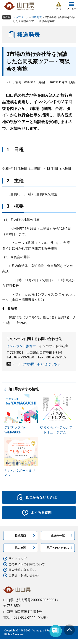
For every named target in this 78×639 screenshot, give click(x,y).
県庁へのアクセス (58, 547)
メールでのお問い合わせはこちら (36, 364)
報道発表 (36, 17)
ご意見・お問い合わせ (23, 575)
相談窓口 (20, 535)
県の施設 (20, 547)
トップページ (21, 17)
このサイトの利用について (26, 564)
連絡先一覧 (58, 535)
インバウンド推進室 (21, 346)
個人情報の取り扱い (22, 570)
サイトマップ (17, 558)
